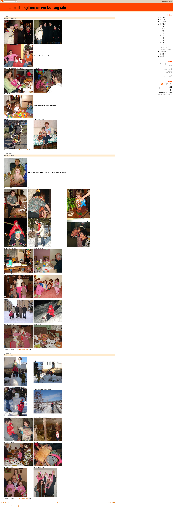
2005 (161, 55)
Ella (171, 68)
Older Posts (111, 502)
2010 (161, 21)
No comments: (25, 149)
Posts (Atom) (15, 506)
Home (58, 502)
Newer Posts (4, 502)
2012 (161, 17)
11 (162, 28)
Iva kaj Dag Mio (167, 84)
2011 (161, 19)
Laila (170, 75)
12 (162, 26)
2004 (161, 56)
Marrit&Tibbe (168, 77)
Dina (170, 66)
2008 (161, 24)
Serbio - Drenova (9, 355)
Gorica (170, 71)
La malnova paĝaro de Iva (164, 64)
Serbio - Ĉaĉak (9, 155)
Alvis (170, 65)
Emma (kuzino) (167, 69)
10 (162, 30)
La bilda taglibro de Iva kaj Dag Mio (37, 8)
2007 (161, 51)
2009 (161, 23)
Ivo (171, 74)
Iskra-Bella (169, 72)
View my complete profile (165, 94)
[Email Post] (30, 149)
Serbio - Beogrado (10, 18)
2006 (161, 53)
